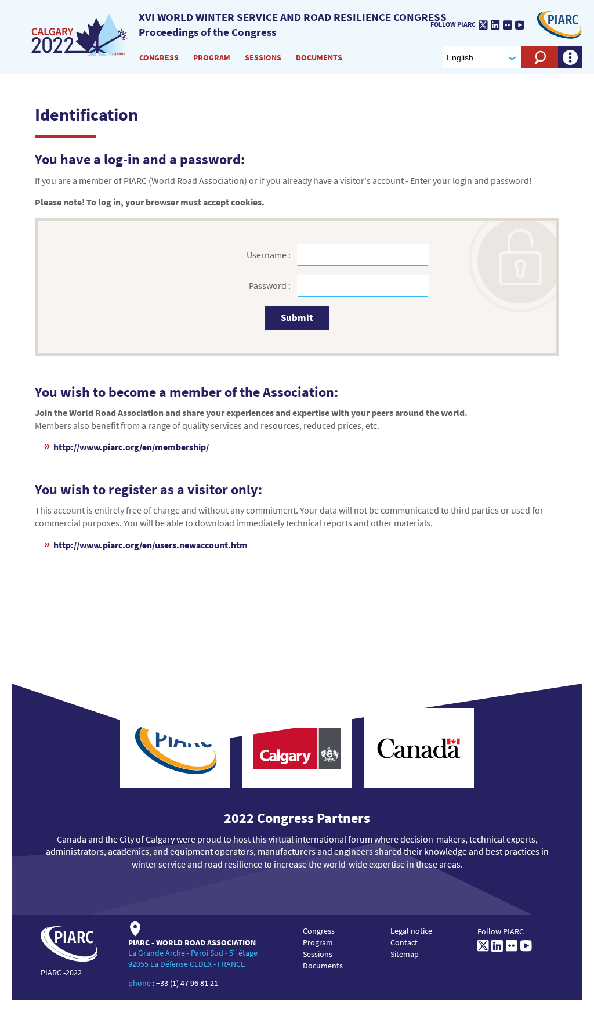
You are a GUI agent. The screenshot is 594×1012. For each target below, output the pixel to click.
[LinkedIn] (495, 25)
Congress (159, 57)
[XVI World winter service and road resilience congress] (80, 34)
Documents (319, 57)
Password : (270, 285)
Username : (269, 255)
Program (211, 57)
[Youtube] (519, 25)
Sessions (263, 57)
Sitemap (404, 954)
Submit (297, 317)
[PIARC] (559, 24)
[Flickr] (507, 25)
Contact (404, 942)
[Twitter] (483, 25)
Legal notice (411, 931)
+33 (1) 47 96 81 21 (187, 983)
